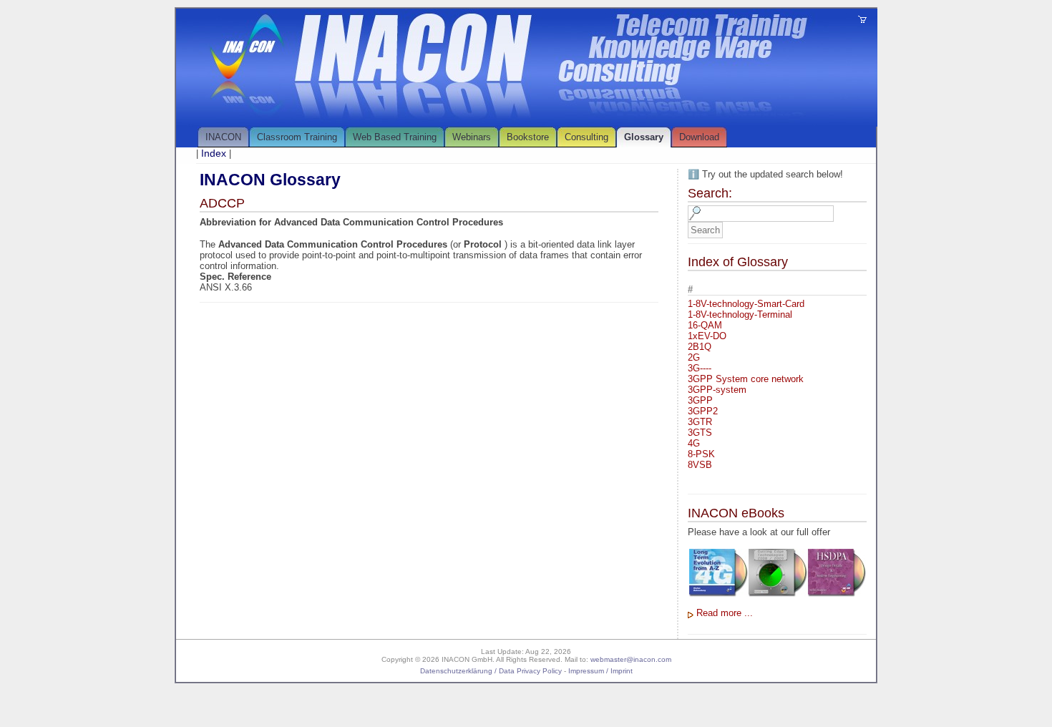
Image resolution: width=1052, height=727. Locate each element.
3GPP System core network (746, 379)
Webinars (471, 137)
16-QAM (705, 325)
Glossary (643, 137)
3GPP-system (717, 389)
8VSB (700, 464)
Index (213, 153)
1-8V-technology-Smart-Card (746, 303)
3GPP (700, 400)
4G (694, 443)
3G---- (699, 368)
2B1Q (699, 346)
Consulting (586, 137)
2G (694, 357)
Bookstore (528, 137)
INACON (223, 137)
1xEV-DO (707, 336)
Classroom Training (297, 137)
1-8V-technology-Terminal (740, 314)
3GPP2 (703, 411)
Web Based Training (395, 137)
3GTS (700, 432)
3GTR (700, 421)
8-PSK (701, 454)
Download (699, 137)
